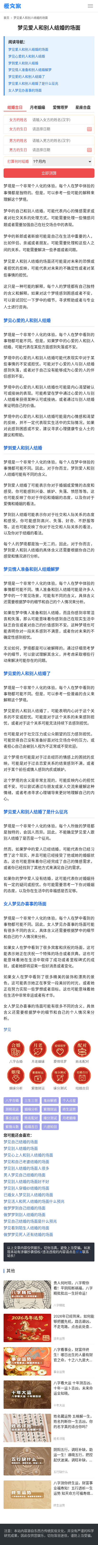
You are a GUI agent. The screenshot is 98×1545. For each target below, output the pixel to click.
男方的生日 (18, 150)
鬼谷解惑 (50, 1100)
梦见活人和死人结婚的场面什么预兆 (34, 1201)
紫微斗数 (12, 1127)
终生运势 (69, 1109)
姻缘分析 (31, 1109)
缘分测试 (50, 1118)
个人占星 (69, 1100)
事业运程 (12, 1118)
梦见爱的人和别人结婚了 (26, 76)
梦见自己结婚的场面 (21, 1141)
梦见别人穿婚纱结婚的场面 (26, 1188)
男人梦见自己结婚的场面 (24, 1175)
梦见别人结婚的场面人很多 (26, 1168)
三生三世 (31, 1100)
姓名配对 (31, 1118)
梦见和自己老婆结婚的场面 (26, 1161)
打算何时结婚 (18, 161)
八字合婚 (12, 1100)
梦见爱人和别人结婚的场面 (28, 49)
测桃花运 (12, 1109)
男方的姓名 (18, 140)
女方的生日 (18, 129)
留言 (79, 1252)
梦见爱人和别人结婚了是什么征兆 (33, 83)
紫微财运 (50, 1109)
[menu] (90, 6)
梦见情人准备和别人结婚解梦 (30, 70)
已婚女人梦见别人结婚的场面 (28, 1194)
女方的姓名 (18, 120)
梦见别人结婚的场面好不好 (26, 1181)
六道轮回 (50, 1127)
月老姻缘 (69, 1118)
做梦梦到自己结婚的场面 (24, 1208)
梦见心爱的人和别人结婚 (26, 56)
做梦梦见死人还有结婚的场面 (28, 1234)
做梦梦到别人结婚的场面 (24, 1214)
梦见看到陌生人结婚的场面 (26, 1228)
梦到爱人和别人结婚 (23, 63)
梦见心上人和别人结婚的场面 (28, 1155)
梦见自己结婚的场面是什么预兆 (30, 1221)
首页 (6, 18)
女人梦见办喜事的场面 (25, 90)
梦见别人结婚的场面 (21, 1148)
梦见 (7, 1029)
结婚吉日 (31, 1127)
